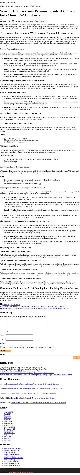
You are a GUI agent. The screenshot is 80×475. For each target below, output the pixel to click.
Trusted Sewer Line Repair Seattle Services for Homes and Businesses (33, 393)
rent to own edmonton (11, 463)
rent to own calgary (10, 460)
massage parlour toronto (12, 450)
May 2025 (7, 440)
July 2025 (7, 436)
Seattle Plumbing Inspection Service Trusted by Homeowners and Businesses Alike (34, 389)
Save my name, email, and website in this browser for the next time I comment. (28, 347)
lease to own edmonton (11, 461)
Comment (4, 332)
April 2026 (7, 419)
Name (2, 335)
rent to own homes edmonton (13, 458)
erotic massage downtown (12, 448)
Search (2, 354)
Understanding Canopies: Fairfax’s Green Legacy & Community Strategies (34, 384)
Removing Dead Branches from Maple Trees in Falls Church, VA (21, 367)
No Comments (40, 21)
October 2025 (8, 431)
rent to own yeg (9, 456)
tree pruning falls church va (24, 21)
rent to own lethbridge (11, 454)
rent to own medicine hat (12, 465)
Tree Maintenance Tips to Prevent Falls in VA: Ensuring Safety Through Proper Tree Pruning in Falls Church (36, 375)
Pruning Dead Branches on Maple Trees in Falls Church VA (20, 371)
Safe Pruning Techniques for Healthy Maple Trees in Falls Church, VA (23, 369)
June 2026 (7, 416)
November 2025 (9, 429)
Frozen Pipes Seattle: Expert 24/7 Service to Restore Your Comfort (33, 398)
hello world (4, 384)
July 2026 (7, 414)
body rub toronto (9, 452)
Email (2, 339)
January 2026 (8, 425)
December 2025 (9, 427)
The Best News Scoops (8, 2)
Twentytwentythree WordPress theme (20, 472)
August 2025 (8, 434)
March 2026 (8, 421)
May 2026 (7, 418)
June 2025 (7, 438)
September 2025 (9, 433)
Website (2, 343)
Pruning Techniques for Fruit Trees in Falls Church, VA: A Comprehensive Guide (27, 373)
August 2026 (8, 412)
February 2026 (9, 423)
